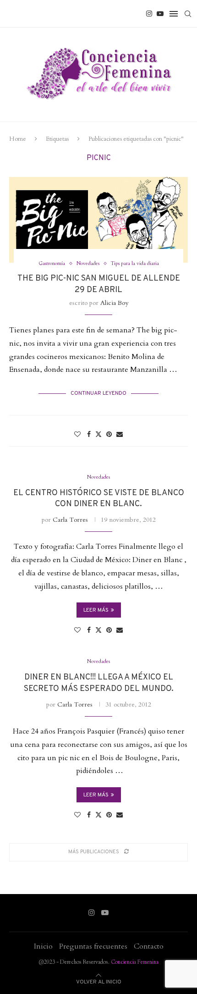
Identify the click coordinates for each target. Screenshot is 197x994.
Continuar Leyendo (98, 393)
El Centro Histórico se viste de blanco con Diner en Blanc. (98, 498)
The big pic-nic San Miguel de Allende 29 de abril (98, 284)
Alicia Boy (114, 302)
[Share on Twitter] (98, 434)
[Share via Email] (119, 434)
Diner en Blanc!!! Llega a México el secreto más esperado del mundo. (99, 683)
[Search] (187, 13)
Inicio (43, 946)
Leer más (96, 610)
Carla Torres (70, 519)
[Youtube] (160, 13)
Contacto (149, 946)
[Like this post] (77, 434)
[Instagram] (149, 13)
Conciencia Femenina (135, 962)
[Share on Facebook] (89, 434)
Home (17, 139)
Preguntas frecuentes (93, 946)
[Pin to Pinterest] (109, 434)
